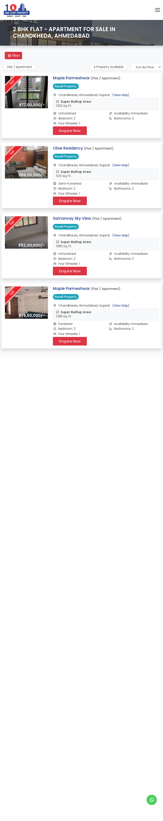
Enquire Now (70, 130)
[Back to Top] (152, 812)
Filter (15, 55)
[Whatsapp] (152, 800)
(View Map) (120, 95)
